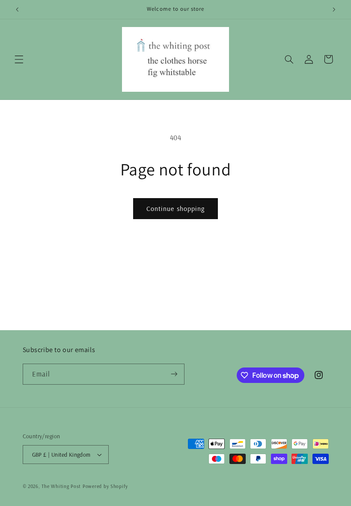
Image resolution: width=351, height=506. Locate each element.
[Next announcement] (333, 9)
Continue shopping (175, 208)
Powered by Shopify (105, 486)
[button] (19, 59)
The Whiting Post (61, 486)
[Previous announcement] (17, 9)
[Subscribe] (174, 374)
